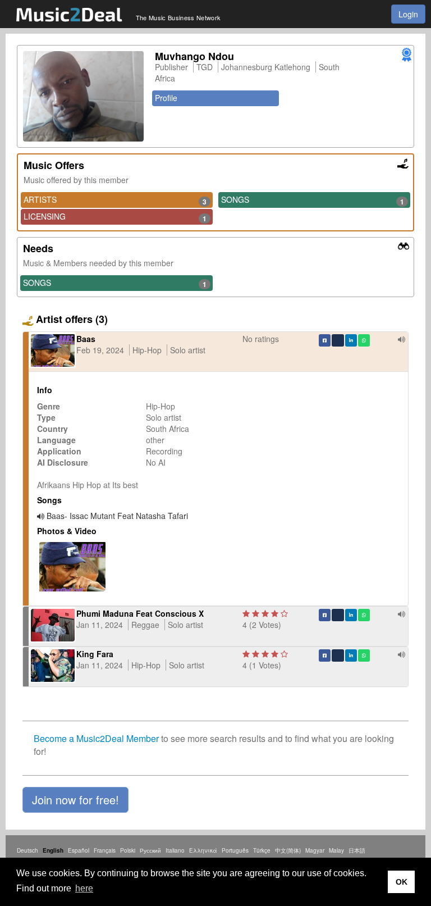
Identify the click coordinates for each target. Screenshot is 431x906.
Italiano (175, 850)
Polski (127, 850)
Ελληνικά (203, 850)
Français (105, 850)
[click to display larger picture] (83, 96)
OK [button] (401, 881)
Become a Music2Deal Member (96, 738)
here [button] (84, 888)
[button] (75, 800)
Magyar (314, 850)
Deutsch (27, 850)
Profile (166, 97)
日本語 (357, 850)
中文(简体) (288, 850)
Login (408, 14)
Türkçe (261, 850)
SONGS (312, 200)
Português (235, 850)
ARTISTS (115, 200)
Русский (150, 850)
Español (78, 850)
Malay (336, 850)
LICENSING (115, 217)
